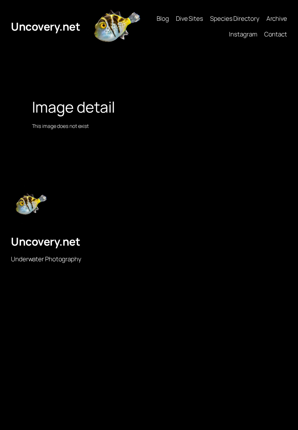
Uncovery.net (45, 26)
